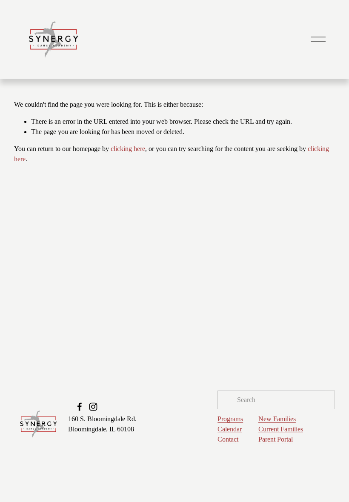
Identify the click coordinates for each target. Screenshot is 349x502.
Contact (227, 439)
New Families (277, 418)
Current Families (280, 429)
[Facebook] (79, 406)
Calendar (229, 429)
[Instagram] (93, 406)
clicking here (128, 148)
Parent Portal (275, 439)
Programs (230, 418)
